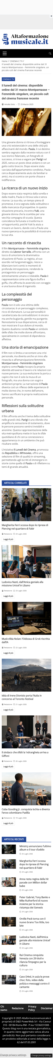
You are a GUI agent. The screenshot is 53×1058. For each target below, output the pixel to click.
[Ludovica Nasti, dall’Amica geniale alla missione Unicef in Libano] (26, 561)
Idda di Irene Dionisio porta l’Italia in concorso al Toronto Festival (22, 697)
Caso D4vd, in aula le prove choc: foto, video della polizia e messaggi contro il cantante (34, 982)
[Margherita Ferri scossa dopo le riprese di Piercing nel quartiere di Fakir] (26, 504)
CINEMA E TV (8, 79)
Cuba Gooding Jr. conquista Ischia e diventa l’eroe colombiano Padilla (26, 811)
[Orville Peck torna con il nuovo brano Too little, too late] (9, 922)
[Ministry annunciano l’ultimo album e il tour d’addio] (9, 849)
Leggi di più (8, 539)
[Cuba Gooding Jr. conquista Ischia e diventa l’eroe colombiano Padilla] (26, 788)
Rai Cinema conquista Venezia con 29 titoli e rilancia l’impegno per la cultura (32, 960)
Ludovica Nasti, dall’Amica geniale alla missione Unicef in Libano (22, 583)
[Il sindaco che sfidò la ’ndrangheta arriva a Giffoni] (26, 731)
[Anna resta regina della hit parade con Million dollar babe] (9, 882)
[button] (50, 53)
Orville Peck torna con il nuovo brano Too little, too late (34, 922)
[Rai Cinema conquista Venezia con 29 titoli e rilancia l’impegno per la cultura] (9, 958)
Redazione (18, 1008)
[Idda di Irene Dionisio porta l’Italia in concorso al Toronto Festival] (26, 675)
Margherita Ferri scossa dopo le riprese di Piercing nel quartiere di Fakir (25, 526)
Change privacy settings (41, 1055)
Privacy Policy (32, 1008)
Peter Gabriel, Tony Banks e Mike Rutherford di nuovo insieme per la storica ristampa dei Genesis (34, 902)
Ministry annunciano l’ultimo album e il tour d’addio (35, 848)
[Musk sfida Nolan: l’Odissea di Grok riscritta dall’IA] (26, 618)
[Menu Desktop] (5, 53)
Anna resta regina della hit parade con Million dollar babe (34, 882)
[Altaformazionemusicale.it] (26, 39)
